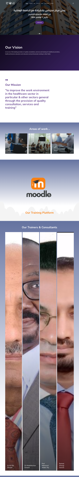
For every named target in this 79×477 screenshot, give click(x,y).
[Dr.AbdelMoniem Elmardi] (30, 351)
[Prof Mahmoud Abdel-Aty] (48, 351)
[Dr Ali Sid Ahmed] (13, 351)
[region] (39, 17)
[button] (2, 17)
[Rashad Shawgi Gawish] (65, 351)
